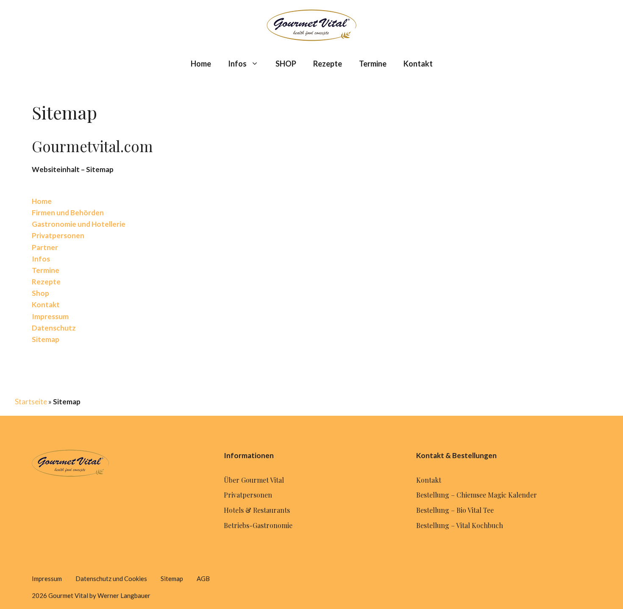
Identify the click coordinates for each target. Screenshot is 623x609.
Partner (45, 247)
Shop (40, 293)
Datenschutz (54, 327)
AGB (203, 578)
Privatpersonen (58, 235)
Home (201, 63)
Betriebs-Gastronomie (258, 525)
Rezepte (327, 63)
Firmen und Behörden (68, 212)
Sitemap (45, 339)
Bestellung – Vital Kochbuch (459, 525)
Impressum (50, 316)
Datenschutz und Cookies (111, 578)
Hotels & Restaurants (257, 510)
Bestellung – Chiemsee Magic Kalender (476, 494)
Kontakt (418, 63)
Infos (237, 63)
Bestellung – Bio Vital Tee (455, 510)
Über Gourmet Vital (254, 480)
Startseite (31, 401)
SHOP (285, 63)
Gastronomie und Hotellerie (78, 224)
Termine (373, 63)
